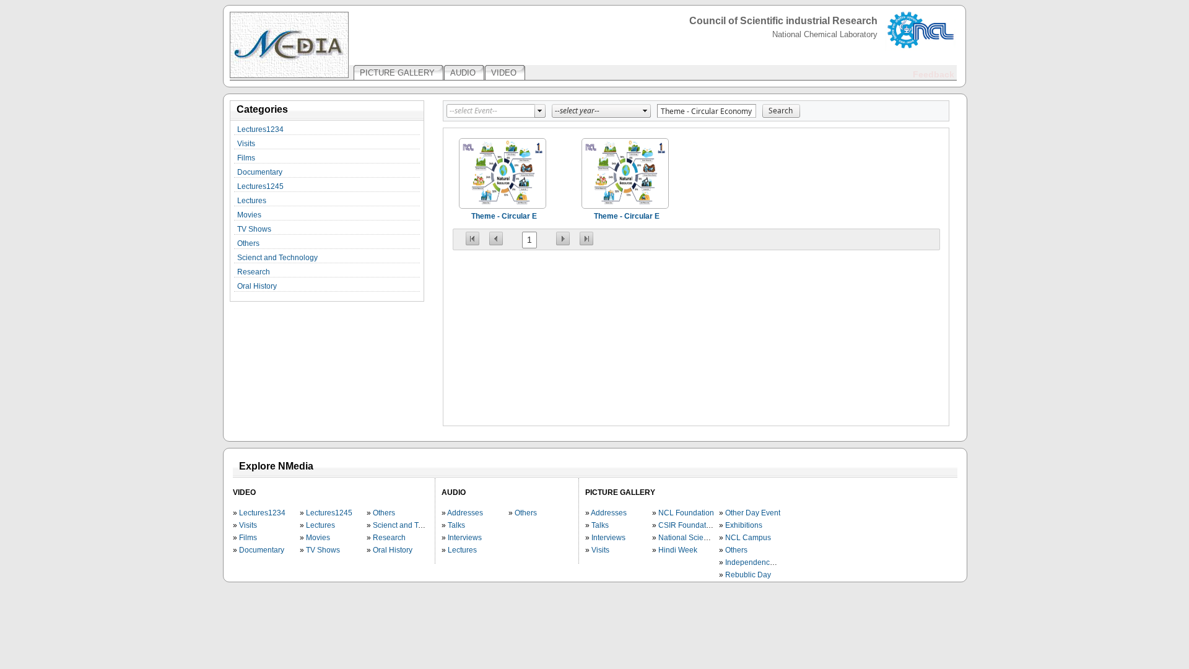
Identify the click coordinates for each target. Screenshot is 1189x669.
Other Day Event (752, 513)
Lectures (251, 200)
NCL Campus (748, 537)
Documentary (259, 172)
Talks (456, 525)
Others (248, 243)
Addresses (465, 513)
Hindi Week (677, 550)
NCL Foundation (686, 513)
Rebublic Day (748, 575)
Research (253, 272)
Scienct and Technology (277, 257)
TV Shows (254, 229)
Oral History (257, 286)
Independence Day (757, 562)
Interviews (465, 537)
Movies (249, 215)
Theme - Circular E (504, 216)
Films (246, 158)
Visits (246, 143)
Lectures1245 (260, 186)
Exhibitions (743, 525)
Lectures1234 (260, 129)
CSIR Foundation (687, 525)
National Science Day (694, 537)
